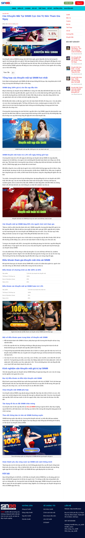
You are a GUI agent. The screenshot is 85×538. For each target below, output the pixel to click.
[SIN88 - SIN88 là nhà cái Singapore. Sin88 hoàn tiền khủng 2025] (6, 3)
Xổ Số (49, 8)
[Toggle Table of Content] (12, 72)
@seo (16, 23)
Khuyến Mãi (68, 8)
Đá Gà (34, 8)
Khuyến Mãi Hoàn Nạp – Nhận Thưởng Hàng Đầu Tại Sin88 (76, 80)
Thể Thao (42, 8)
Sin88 (14, 8)
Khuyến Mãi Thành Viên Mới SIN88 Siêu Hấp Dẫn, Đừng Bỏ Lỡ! (77, 90)
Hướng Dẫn (58, 8)
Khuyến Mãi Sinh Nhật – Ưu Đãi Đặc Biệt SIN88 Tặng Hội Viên (76, 70)
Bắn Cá (20, 8)
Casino (27, 8)
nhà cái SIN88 (30, 406)
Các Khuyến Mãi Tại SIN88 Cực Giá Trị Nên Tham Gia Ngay (76, 59)
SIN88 (3, 512)
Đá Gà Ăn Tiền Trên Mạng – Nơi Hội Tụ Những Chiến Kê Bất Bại (76, 49)
